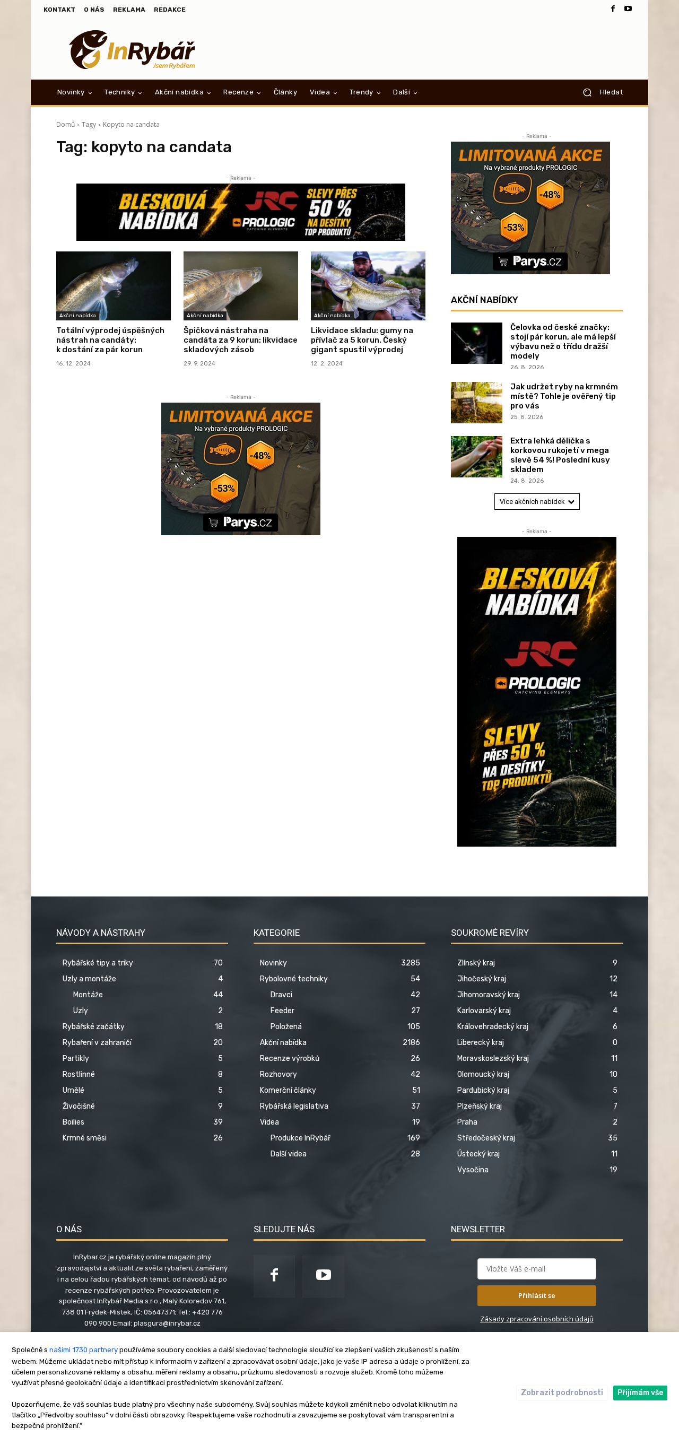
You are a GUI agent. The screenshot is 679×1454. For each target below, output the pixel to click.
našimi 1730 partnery (83, 1350)
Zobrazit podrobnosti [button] (562, 1392)
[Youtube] (628, 9)
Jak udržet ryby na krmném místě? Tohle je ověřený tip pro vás (564, 396)
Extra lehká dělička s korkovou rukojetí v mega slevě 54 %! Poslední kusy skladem (560, 455)
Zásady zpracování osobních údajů (537, 1319)
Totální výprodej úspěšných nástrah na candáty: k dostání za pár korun (110, 340)
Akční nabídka (77, 315)
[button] (599, 92)
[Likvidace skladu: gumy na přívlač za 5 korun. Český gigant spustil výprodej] (368, 285)
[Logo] (132, 49)
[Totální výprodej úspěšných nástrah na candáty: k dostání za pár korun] (113, 285)
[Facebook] (613, 9)
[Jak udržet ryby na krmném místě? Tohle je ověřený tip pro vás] (476, 402)
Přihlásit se (536, 1295)
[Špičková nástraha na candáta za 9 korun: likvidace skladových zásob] (241, 285)
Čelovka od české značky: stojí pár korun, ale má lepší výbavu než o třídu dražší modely (563, 342)
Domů (65, 124)
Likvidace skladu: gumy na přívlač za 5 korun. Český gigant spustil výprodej (362, 340)
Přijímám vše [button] (640, 1392)
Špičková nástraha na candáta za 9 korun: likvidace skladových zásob (241, 340)
